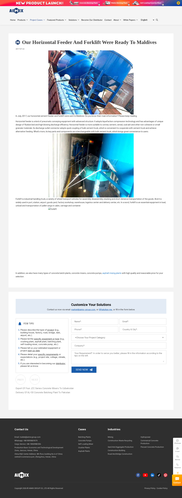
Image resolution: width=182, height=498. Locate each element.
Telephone (177, 467)
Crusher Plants (84, 447)
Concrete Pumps (85, 441)
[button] (178, 473)
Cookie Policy (162, 488)
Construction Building (116, 450)
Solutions (73, 20)
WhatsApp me (105, 309)
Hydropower (145, 437)
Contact (177, 482)
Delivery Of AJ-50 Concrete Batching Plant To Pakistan (43, 392)
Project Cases (36, 20)
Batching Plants (84, 437)
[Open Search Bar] (157, 20)
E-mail (177, 451)
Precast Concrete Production (152, 447)
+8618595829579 (30, 441)
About (116, 20)
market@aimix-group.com (83, 309)
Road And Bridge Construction (120, 454)
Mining (110, 437)
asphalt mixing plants (111, 273)
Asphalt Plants (84, 451)
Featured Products (55, 20)
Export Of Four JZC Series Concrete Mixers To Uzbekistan (45, 388)
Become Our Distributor (92, 20)
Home (12, 20)
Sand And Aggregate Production (121, 447)
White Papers (129, 20)
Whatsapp (177, 443)
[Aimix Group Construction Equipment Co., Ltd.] (16, 10)
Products (21, 20)
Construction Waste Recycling (120, 441)
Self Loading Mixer (85, 444)
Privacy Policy (149, 488)
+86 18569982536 (33, 444)
